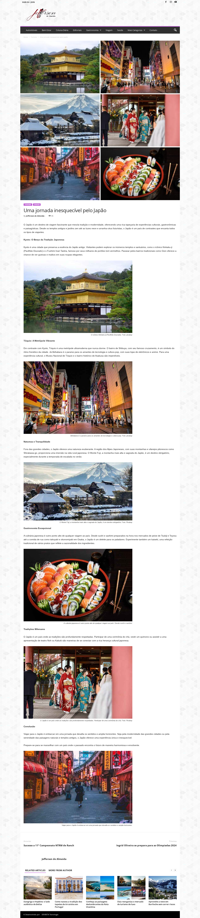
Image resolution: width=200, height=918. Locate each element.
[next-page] (175, 870)
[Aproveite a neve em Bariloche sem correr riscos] (163, 887)
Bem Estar (46, 30)
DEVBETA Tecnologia (50, 914)
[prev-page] (171, 870)
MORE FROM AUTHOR (60, 870)
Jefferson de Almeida (35, 216)
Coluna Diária (62, 30)
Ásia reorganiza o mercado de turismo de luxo (130, 903)
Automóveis (31, 30)
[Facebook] (166, 2)
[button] (175, 30)
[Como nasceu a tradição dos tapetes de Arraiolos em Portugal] (69, 887)
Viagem (109, 30)
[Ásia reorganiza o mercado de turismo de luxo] (131, 887)
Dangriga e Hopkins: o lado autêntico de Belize (37, 903)
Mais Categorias (135, 30)
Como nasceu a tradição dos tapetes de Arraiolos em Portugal (68, 904)
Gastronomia (92, 30)
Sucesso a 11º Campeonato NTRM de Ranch (49, 845)
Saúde (120, 30)
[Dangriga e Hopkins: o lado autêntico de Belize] (38, 887)
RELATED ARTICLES (35, 870)
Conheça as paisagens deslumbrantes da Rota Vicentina (97, 904)
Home (25, 37)
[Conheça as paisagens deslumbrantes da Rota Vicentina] (100, 887)
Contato (153, 30)
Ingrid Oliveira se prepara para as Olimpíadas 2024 (146, 845)
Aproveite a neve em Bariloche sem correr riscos (162, 903)
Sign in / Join (28, 2)
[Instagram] (171, 2)
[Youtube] (176, 2)
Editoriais (77, 30)
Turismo (34, 37)
